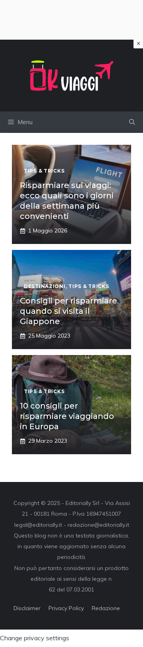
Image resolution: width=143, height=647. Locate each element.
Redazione (106, 608)
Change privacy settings (34, 638)
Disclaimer (27, 608)
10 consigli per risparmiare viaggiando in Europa (67, 416)
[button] (132, 122)
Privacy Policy (66, 608)
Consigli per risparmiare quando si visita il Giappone (68, 311)
